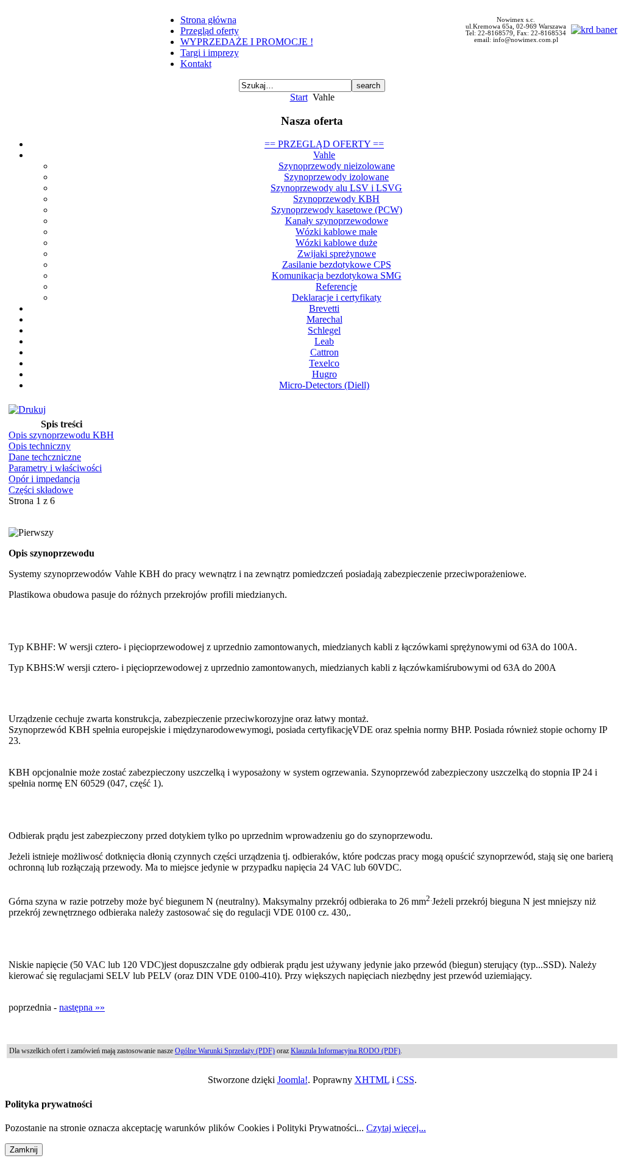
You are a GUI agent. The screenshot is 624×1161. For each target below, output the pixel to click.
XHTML (372, 1080)
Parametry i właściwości (55, 468)
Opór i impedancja (44, 479)
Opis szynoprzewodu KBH (61, 435)
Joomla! (292, 1080)
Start (299, 97)
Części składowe (41, 490)
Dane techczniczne (45, 457)
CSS (405, 1080)
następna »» (82, 1007)
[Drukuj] (27, 409)
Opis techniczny (40, 446)
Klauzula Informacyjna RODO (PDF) (345, 1051)
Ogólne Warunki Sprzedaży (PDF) (225, 1051)
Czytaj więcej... (396, 1128)
